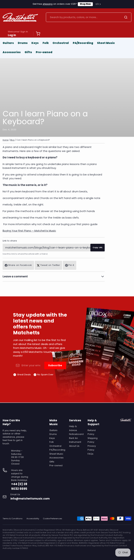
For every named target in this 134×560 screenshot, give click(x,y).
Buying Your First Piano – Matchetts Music (29, 230)
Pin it (71, 265)
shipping (48, 4)
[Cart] (36, 34)
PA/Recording (83, 43)
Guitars (8, 43)
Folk (46, 43)
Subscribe (55, 365)
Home (5, 140)
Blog (12, 140)
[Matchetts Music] (20, 17)
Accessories (12, 52)
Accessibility (33, 518)
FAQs (90, 453)
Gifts (28, 52)
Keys (35, 43)
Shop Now (85, 4)
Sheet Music (106, 43)
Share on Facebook (20, 265)
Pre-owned (44, 52)
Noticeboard (76, 434)
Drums (23, 43)
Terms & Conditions (13, 518)
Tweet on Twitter (50, 265)
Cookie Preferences (52, 518)
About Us (74, 446)
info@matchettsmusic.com (30, 498)
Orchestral (61, 43)
